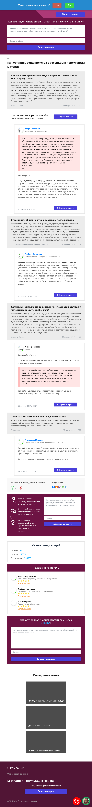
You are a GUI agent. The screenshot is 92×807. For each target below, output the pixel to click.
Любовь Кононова (33, 254)
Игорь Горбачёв (32, 128)
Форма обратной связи (17, 774)
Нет (57, 5)
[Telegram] (66, 487)
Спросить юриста (66, 208)
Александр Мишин (34, 440)
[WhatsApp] (63, 487)
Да (69, 5)
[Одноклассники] (56, 487)
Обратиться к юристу (62, 524)
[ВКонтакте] (53, 487)
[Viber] (59, 487)
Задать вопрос (70, 14)
